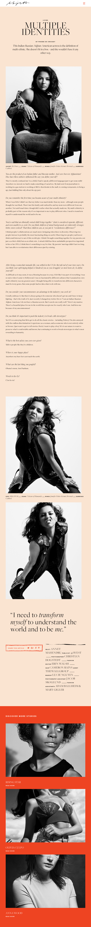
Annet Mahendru (53, 651)
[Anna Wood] (45, 881)
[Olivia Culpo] (45, 816)
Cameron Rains (61, 667)
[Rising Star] (45, 750)
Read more (10, 785)
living (45, 20)
